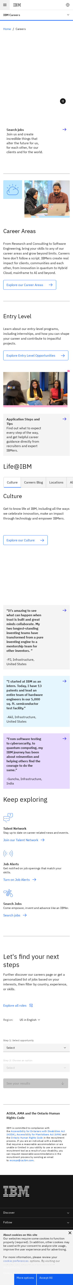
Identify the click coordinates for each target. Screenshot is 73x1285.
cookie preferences (16, 1261)
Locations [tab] (56, 482)
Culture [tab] (12, 482)
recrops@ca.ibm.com (22, 1160)
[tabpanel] (36, 542)
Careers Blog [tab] (33, 482)
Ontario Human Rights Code (27, 1137)
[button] (67, 5)
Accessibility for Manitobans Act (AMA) (39, 1134)
